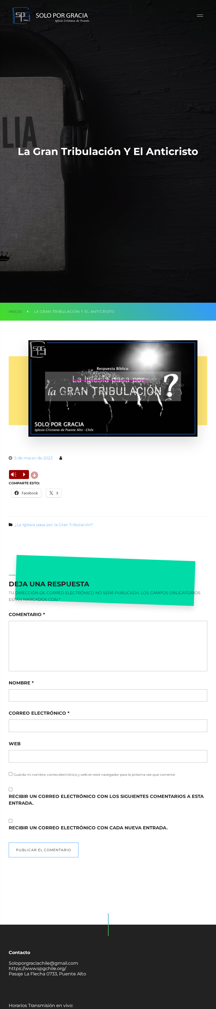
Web (15, 743)
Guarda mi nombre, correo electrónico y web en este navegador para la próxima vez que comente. (95, 774)
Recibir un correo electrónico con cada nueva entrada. (88, 827)
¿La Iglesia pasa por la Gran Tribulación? (54, 524)
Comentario (27, 614)
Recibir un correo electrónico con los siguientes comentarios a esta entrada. (106, 800)
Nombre (21, 683)
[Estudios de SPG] (51, 15)
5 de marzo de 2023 (33, 457)
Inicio (15, 311)
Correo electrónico (39, 713)
